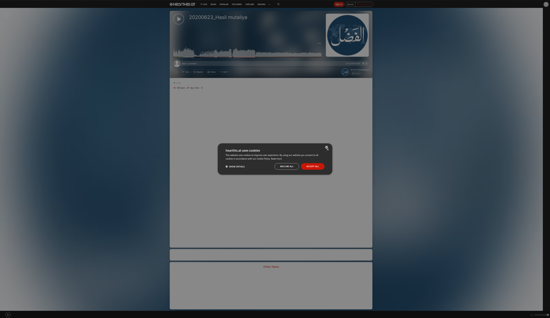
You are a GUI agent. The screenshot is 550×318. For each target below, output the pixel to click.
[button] (235, 166)
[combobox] (327, 147)
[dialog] (275, 159)
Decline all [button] (286, 166)
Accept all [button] (313, 166)
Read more (276, 158)
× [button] (328, 149)
